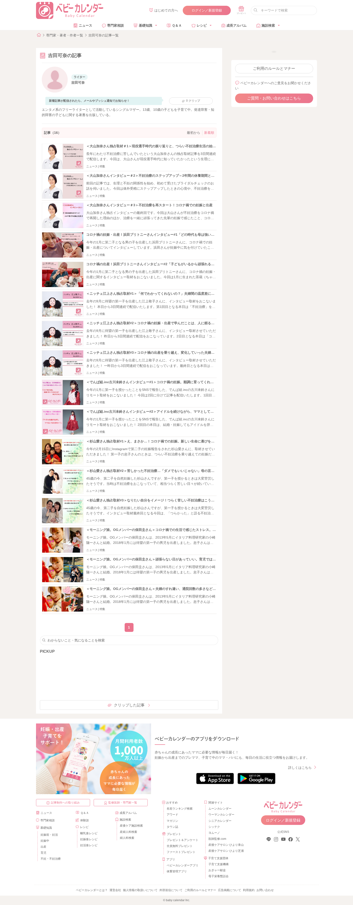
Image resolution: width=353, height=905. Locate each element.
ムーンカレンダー (219, 808)
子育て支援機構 (218, 864)
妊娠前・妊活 (49, 834)
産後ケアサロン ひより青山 (225, 844)
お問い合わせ (265, 890)
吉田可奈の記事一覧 (103, 35)
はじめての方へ (166, 10)
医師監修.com (217, 838)
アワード (172, 814)
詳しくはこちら (300, 768)
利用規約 (249, 890)
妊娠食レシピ (88, 839)
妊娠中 (45, 840)
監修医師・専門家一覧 (122, 802)
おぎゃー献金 (217, 870)
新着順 (209, 133)
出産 (43, 846)
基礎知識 (145, 25)
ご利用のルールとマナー (274, 68)
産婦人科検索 (128, 832)
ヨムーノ (214, 832)
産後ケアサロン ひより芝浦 (225, 850)
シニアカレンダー (219, 821)
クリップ (193, 100)
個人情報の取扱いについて (140, 890)
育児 (43, 852)
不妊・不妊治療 (51, 858)
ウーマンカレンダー (221, 814)
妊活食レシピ (88, 845)
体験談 (84, 820)
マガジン (172, 821)
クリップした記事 (129, 705)
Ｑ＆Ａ (177, 25)
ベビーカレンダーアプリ (182, 865)
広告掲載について (229, 890)
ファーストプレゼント (181, 852)
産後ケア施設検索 (131, 825)
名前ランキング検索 (180, 808)
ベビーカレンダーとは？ (92, 890)
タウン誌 (172, 827)
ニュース (85, 25)
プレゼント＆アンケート (182, 840)
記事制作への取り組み (65, 802)
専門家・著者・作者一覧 (64, 35)
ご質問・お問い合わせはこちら (274, 98)
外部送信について (171, 890)
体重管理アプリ (177, 871)
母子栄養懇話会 (218, 876)
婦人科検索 (127, 838)
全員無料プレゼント (180, 846)
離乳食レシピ (88, 833)
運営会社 (115, 890)
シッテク (214, 827)
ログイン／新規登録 (207, 10)
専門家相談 (115, 25)
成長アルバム (236, 25)
